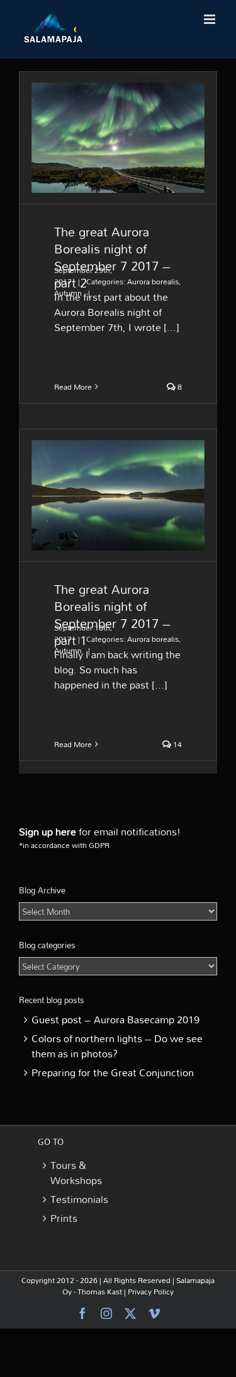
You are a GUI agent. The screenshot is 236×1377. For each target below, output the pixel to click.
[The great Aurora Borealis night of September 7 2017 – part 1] (118, 495)
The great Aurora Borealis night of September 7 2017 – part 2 (112, 257)
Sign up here (47, 832)
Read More (73, 386)
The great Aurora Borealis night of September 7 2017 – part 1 (112, 614)
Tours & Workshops (76, 1173)
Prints (63, 1218)
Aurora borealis (153, 281)
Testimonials (76, 1199)
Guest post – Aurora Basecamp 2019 (115, 1019)
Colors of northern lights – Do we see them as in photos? (117, 1046)
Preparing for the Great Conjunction (112, 1072)
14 (176, 744)
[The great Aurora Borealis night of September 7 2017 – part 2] (118, 138)
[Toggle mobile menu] (210, 19)
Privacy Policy (151, 1291)
